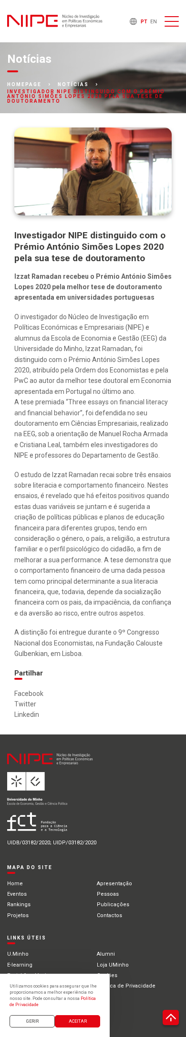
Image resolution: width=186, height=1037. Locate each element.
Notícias (73, 84)
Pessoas (108, 894)
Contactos (109, 915)
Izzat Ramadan (108, 348)
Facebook (28, 693)
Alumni (106, 954)
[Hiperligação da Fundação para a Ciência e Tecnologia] (67, 825)
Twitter (25, 704)
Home (15, 883)
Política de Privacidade (126, 986)
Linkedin (26, 714)
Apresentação (114, 883)
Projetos (18, 915)
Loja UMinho (113, 965)
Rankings (19, 904)
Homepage (24, 84)
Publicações (113, 904)
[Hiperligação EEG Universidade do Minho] (67, 792)
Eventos (17, 894)
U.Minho (18, 954)
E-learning (19, 965)
